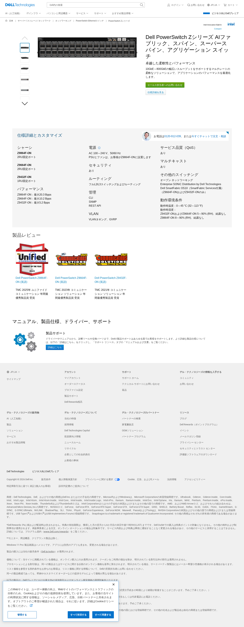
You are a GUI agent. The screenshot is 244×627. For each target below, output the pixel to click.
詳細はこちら (55, 347)
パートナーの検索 (131, 418)
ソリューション (15, 430)
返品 (124, 390)
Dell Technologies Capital (77, 430)
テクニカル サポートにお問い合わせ (141, 384)
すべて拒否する (78, 614)
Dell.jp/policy (48, 551)
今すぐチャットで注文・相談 (209, 136)
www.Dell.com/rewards (56, 531)
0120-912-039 (172, 136)
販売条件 (46, 479)
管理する (22, 614)
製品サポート (71, 396)
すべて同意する (103, 614)
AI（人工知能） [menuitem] (13, 13)
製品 (9, 424)
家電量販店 (128, 424)
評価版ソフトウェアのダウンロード (198, 454)
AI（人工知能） (15, 418)
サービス (11, 436)
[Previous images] (24, 37)
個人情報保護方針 (68, 479)
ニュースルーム (72, 442)
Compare (218, 29)
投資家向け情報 (72, 436)
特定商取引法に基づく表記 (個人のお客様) (29, 486)
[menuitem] (34, 13)
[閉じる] (113, 584)
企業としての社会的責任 (77, 454)
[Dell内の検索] (141, 4)
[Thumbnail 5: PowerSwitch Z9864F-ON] (24, 90)
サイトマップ (14, 379)
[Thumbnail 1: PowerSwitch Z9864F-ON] (24, 47)
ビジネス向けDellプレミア (225, 13)
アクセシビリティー (194, 479)
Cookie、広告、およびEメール (143, 479)
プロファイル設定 (73, 390)
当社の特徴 (70, 418)
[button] (176, 5)
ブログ (183, 418)
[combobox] (96, 5)
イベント (184, 430)
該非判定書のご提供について (74, 486)
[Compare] (231, 24)
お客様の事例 (71, 460)
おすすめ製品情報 (16, 442)
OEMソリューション (132, 430)
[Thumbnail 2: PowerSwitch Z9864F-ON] (24, 58)
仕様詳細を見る (156, 92)
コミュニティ (187, 378)
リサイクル (70, 448)
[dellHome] (7, 20)
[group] (87, 48)
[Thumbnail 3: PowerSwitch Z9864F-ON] (24, 69)
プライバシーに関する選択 (99, 479)
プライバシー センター (191, 442)
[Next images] (24, 103)
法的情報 (171, 479)
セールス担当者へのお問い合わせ (165, 85)
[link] (196, 5)
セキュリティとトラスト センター (197, 448)
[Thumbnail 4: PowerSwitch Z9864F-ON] (24, 79)
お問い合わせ (187, 384)
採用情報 (69, 424)
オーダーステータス (74, 384)
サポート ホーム (130, 378)
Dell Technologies (15, 471)
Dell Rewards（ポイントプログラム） (199, 424)
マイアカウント (72, 378)
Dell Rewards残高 (73, 402)
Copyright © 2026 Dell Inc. (20, 479)
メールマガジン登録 (190, 436)
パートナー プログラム (134, 436)
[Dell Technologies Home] (20, 5)
